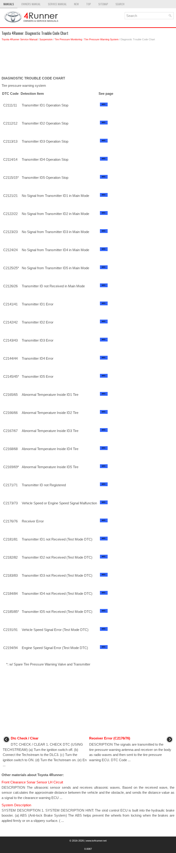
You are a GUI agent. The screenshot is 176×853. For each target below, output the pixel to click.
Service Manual (57, 4)
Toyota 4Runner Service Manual (19, 39)
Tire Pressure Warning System (101, 39)
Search (120, 4)
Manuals (8, 4)
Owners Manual (31, 4)
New (76, 4)
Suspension (45, 39)
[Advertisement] (88, 59)
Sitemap (103, 4)
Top (88, 4)
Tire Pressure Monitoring (68, 39)
